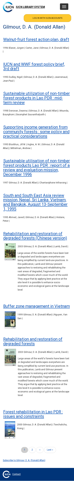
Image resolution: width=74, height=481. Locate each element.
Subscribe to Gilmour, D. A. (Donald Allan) (24, 460)
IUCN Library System (30, 7)
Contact (16, 474)
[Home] (8, 7)
